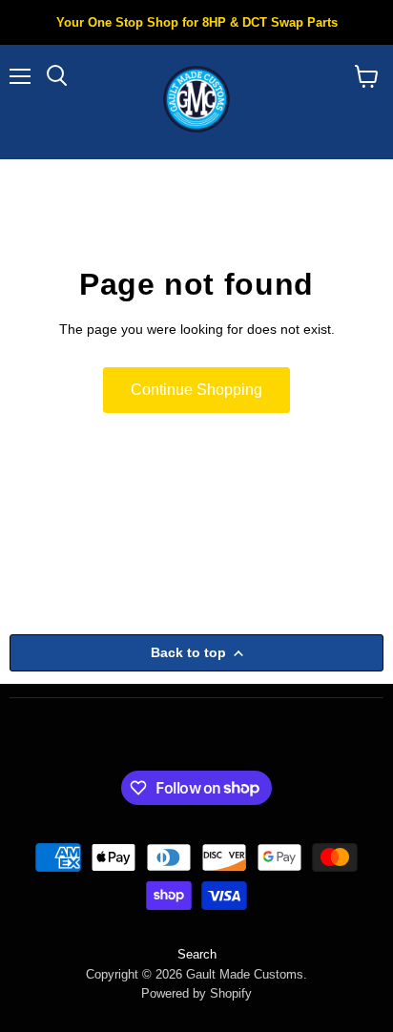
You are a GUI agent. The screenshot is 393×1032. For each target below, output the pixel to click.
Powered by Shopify (196, 993)
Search (197, 954)
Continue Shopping (196, 390)
